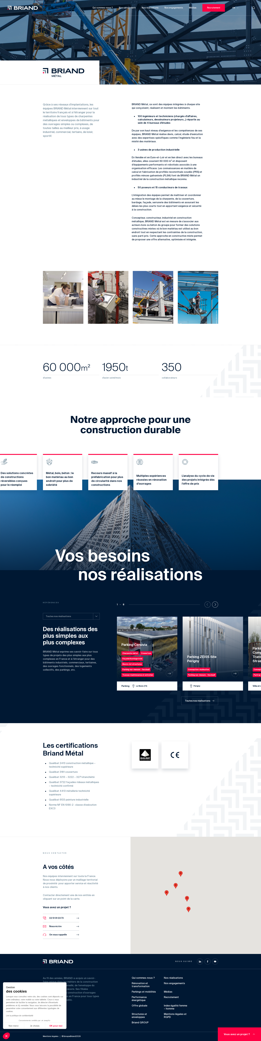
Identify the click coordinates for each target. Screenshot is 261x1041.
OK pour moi (55, 1026)
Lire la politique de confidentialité (19, 1016)
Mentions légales (50, 1036)
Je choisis (34, 1026)
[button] (176, 886)
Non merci (13, 1026)
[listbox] (71, 616)
